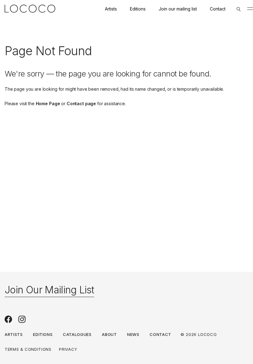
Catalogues (77, 334)
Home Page (48, 103)
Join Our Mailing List (49, 290)
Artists (111, 8)
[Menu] (250, 8)
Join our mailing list (178, 8)
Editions (138, 8)
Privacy (68, 349)
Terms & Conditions (28, 349)
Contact (218, 8)
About (109, 334)
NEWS (133, 334)
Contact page (81, 103)
